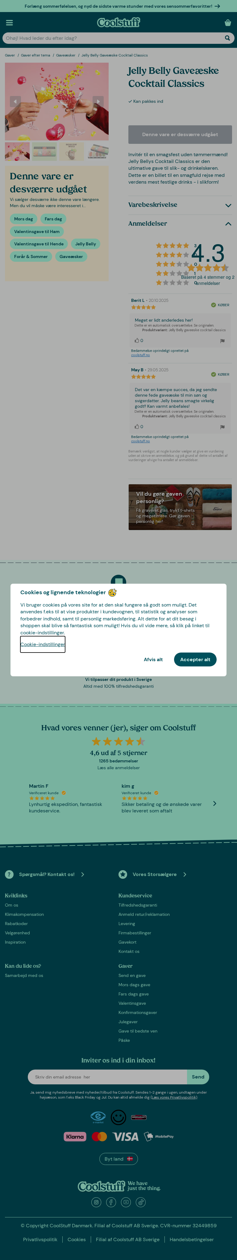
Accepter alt (195, 659)
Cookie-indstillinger (42, 644)
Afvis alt (153, 659)
